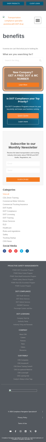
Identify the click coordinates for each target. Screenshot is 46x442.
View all (6, 194)
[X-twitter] (31, 431)
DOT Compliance (10, 211)
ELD (4, 224)
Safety (5, 234)
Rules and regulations (11, 231)
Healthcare (7, 228)
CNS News (7, 241)
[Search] (40, 60)
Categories (9, 189)
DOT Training (8, 218)
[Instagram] (27, 251)
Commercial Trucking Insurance (15, 204)
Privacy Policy (22, 417)
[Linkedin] (16, 251)
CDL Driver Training (11, 198)
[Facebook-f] (4, 251)
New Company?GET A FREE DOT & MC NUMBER (23, 75)
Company (23, 330)
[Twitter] (21, 251)
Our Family (23, 356)
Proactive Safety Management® (23, 266)
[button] (37, 20)
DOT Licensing (9, 214)
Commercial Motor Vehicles (14, 201)
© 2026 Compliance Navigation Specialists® (22, 411)
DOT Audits (7, 208)
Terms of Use (22, 423)
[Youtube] (10, 251)
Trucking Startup (9, 238)
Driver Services (9, 221)
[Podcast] (36, 431)
